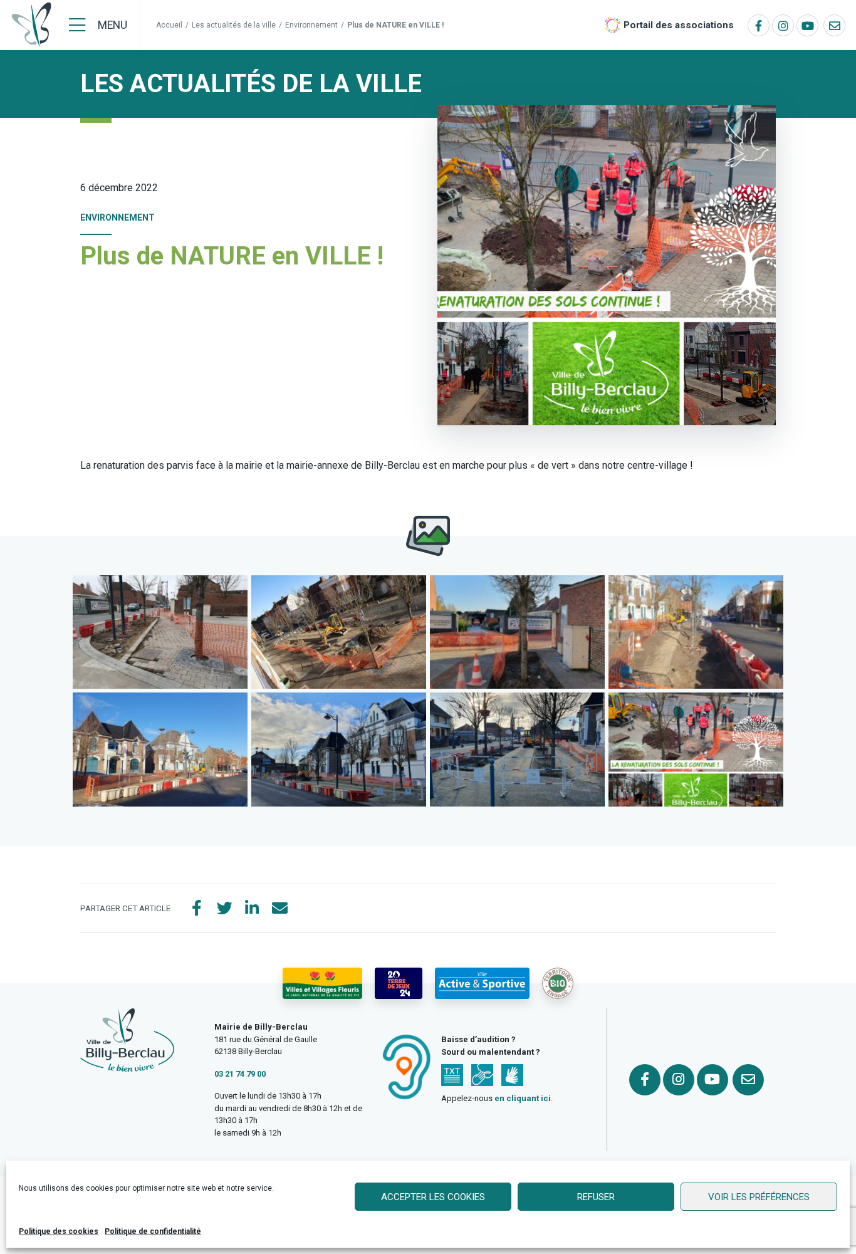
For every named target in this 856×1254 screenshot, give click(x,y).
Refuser (596, 1197)
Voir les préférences (759, 1197)
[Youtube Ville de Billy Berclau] (807, 25)
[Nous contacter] (834, 25)
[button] (160, 632)
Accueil (169, 25)
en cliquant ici (522, 1098)
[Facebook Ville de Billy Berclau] (759, 25)
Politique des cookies (58, 1231)
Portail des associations (679, 25)
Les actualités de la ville (234, 25)
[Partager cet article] (279, 909)
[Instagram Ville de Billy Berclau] (783, 25)
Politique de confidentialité (153, 1231)
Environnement (311, 25)
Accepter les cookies (433, 1197)
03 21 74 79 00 (240, 1074)
